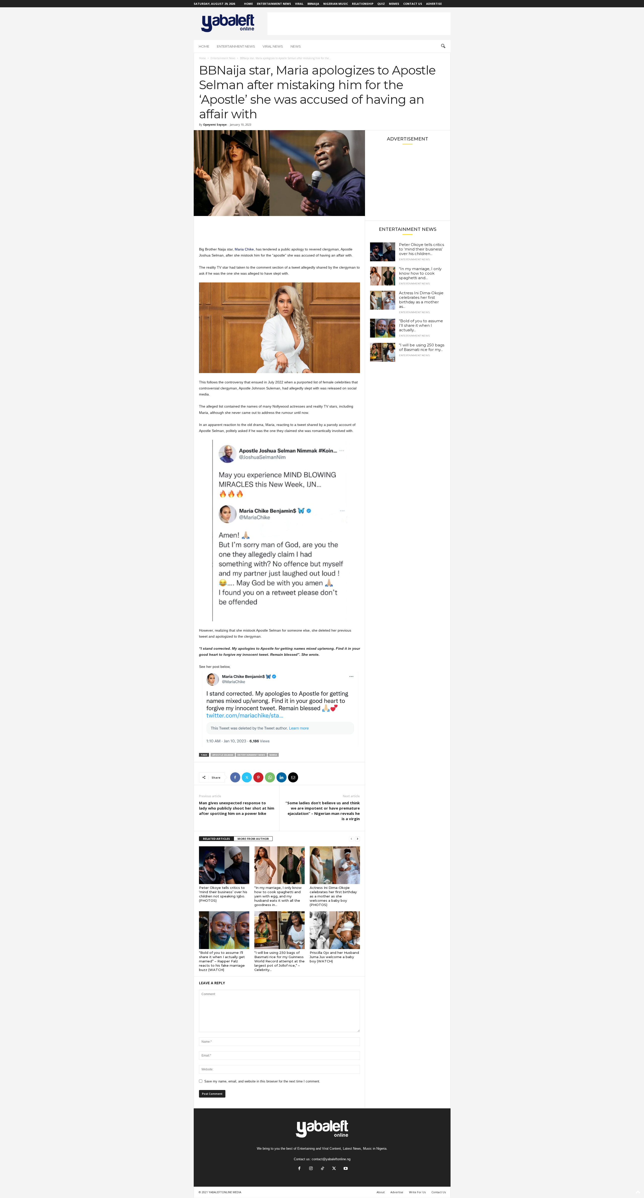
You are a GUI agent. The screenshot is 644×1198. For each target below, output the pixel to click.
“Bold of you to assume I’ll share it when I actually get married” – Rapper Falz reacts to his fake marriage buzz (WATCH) (222, 961)
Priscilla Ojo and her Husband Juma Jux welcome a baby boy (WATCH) (334, 957)
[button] (443, 46)
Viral (299, 4)
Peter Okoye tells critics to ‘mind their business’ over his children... (421, 249)
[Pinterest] (258, 777)
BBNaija (313, 4)
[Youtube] (345, 1169)
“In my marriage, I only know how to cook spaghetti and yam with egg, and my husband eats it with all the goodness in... (278, 896)
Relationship (362, 4)
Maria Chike (244, 249)
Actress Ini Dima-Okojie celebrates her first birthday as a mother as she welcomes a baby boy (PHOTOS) (333, 896)
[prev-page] (351, 839)
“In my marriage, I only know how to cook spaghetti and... (420, 273)
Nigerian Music (335, 4)
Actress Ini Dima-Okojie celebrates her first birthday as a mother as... (421, 300)
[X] (247, 777)
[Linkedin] (281, 777)
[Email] (293, 777)
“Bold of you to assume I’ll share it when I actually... (421, 325)
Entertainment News (274, 4)
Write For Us (417, 1192)
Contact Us (412, 4)
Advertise (434, 4)
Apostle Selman (222, 754)
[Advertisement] (359, 23)
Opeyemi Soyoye (215, 124)
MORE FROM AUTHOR (253, 839)
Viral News (273, 46)
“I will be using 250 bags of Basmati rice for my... (421, 347)
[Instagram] (311, 1169)
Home (248, 4)
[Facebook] (235, 777)
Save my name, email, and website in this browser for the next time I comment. (262, 1081)
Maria (273, 754)
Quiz (381, 4)
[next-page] (357, 839)
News (296, 46)
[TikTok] (322, 1169)
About (381, 1192)
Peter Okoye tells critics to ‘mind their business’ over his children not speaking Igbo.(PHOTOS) (223, 894)
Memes (394, 4)
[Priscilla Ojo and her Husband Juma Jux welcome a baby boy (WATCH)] (335, 930)
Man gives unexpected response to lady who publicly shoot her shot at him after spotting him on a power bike (236, 808)
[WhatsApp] (270, 777)
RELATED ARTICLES (216, 839)
